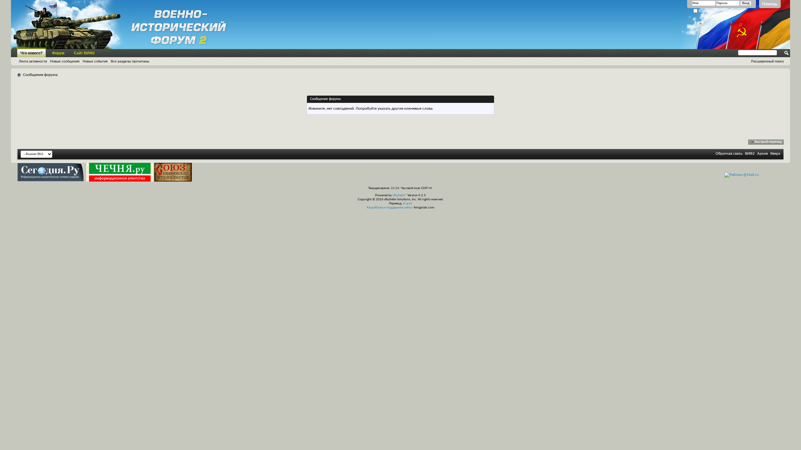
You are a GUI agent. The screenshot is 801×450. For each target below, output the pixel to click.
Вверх (775, 154)
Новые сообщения (64, 61)
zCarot (407, 203)
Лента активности (33, 61)
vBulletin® (399, 195)
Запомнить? (707, 11)
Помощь (770, 4)
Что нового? (31, 53)
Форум (58, 53)
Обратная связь (729, 154)
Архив (762, 154)
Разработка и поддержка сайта (389, 207)
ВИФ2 (750, 154)
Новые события (95, 61)
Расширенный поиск (767, 61)
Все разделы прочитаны (130, 61)
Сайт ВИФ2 (84, 53)
